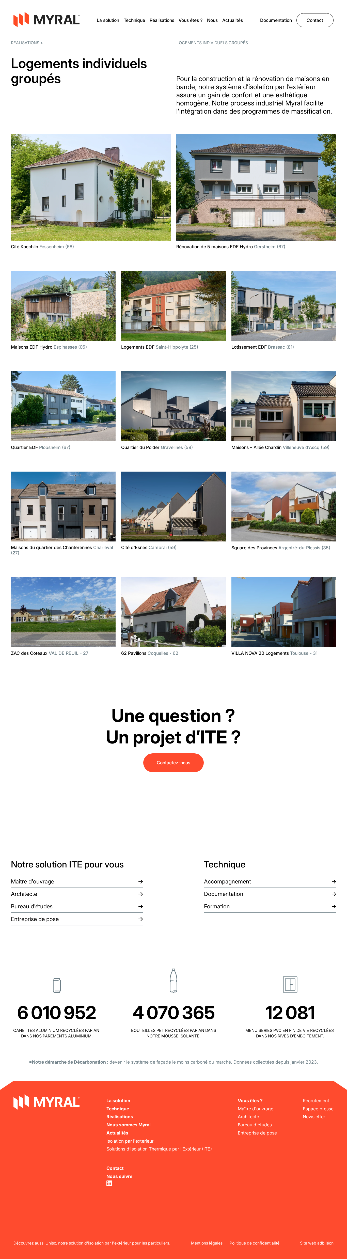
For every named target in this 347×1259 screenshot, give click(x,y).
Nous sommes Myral (128, 1124)
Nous (212, 20)
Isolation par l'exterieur (129, 1141)
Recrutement (316, 1100)
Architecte (24, 894)
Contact (315, 20)
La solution (108, 20)
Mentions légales (207, 1243)
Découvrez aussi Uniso (34, 1243)
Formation (217, 906)
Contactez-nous (173, 762)
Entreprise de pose (35, 919)
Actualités (232, 20)
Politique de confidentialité (254, 1243)
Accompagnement (227, 881)
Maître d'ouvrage (32, 881)
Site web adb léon (317, 1243)
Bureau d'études (32, 906)
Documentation (276, 20)
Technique (134, 20)
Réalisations (162, 20)
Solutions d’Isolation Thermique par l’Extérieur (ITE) (159, 1149)
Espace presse (318, 1108)
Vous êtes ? (190, 20)
